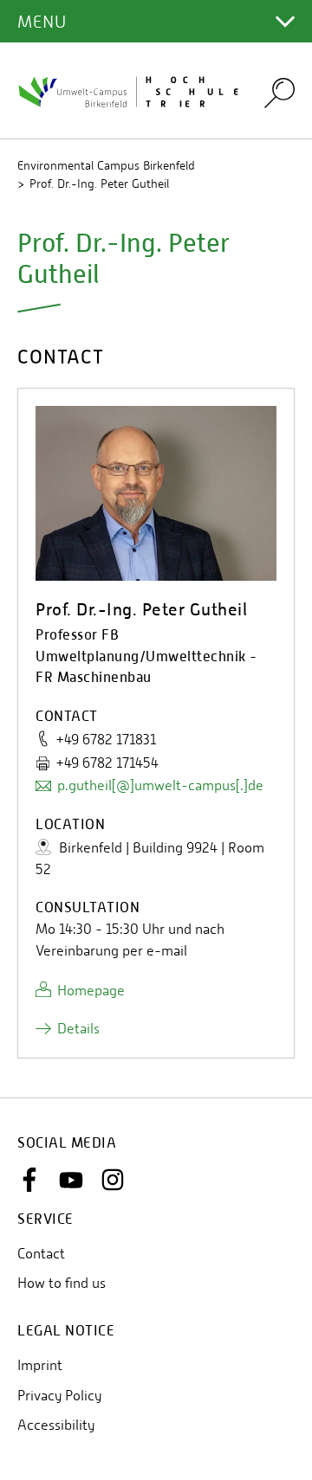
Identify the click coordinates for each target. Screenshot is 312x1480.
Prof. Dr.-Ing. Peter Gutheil (99, 183)
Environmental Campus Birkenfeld (106, 165)
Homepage (91, 990)
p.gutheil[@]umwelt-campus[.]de (160, 785)
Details (78, 1028)
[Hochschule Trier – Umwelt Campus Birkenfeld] (130, 91)
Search (279, 92)
